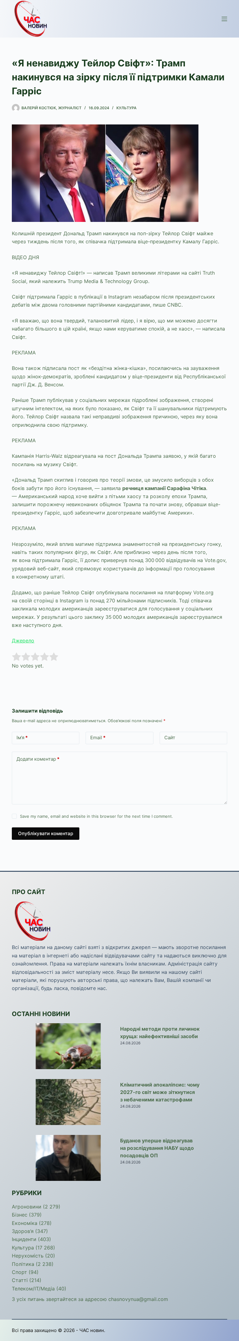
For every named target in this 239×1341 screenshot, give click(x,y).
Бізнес (19, 1215)
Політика (23, 1264)
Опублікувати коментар (45, 833)
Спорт (19, 1272)
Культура (126, 108)
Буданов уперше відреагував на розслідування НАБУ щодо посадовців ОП (157, 1148)
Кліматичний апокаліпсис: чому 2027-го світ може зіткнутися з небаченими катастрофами (159, 1092)
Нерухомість (28, 1256)
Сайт (169, 737)
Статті (20, 1280)
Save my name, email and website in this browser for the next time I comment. (96, 816)
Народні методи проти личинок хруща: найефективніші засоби (159, 1032)
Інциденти (24, 1239)
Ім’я (22, 737)
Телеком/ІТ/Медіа (33, 1288)
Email (97, 737)
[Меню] (224, 19)
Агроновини (26, 1207)
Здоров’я (23, 1231)
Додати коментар (37, 759)
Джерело (23, 640)
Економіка (24, 1223)
